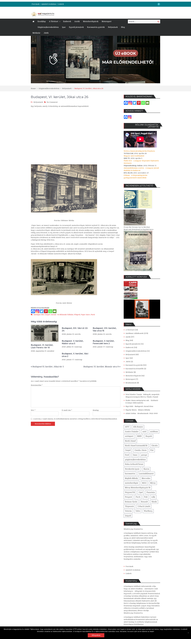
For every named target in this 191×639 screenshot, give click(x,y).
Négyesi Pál (130, 492)
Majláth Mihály (131, 478)
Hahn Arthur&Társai (134, 464)
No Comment (52, 102)
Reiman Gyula (131, 502)
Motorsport (106, 22)
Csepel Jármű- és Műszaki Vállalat (59, 315)
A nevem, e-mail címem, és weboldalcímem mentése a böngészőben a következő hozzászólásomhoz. (75, 419)
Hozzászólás (37, 385)
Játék (46, 33)
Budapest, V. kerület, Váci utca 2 (75, 354)
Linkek (61, 4)
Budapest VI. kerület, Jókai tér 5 (48, 367)
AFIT (127, 427)
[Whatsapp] (50, 311)
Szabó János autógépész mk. (137, 400)
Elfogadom (96, 635)
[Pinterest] (46, 311)
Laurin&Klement (146, 474)
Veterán (128, 511)
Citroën (154, 446)
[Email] (54, 311)
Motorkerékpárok (90, 22)
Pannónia (151, 492)
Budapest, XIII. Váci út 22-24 (75, 329)
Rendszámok (131, 383)
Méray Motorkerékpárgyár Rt (137, 488)
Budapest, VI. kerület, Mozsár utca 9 (101, 367)
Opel (141, 492)
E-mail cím (67, 410)
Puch (93, 315)
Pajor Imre (85, 315)
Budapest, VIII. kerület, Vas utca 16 (105, 329)
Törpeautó (129, 506)
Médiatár (36, 33)
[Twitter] (42, 311)
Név (33, 410)
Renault (144, 502)
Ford (127, 455)
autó (144, 432)
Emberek (67, 22)
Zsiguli (128, 516)
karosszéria (130, 474)
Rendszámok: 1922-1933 (148, 413)
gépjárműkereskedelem (135, 460)
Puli (145, 497)
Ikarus (146, 469)
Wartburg (148, 511)
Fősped (77, 315)
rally (153, 497)
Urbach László (144, 506)
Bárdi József (130, 441)
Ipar (64, 27)
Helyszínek (113, 27)
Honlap (96, 410)
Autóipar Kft (38, 315)
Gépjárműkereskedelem (48, 27)
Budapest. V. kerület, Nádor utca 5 (72, 342)
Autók (77, 22)
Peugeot (128, 497)
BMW (139, 436)
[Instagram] (37, 311)
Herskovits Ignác (132, 469)
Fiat (152, 450)
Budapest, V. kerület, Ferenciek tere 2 (103, 342)
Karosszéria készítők (134, 369)
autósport (129, 436)
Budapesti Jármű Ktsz (144, 406)
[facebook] (158, 4)
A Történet (53, 22)
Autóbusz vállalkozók (134, 333)
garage (144, 455)
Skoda (154, 502)
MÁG (144, 483)
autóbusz (154, 432)
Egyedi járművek (76, 27)
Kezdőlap (42, 22)
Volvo (138, 511)
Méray (153, 483)
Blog (123, 27)
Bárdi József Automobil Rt (136, 446)
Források (35, 4)
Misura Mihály (144, 410)
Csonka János (140, 450)
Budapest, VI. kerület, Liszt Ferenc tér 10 (42, 346)
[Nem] (188, 633)
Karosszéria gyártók (96, 27)
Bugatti (149, 436)
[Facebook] (33, 311)
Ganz (135, 455)
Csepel (128, 450)
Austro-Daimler (132, 432)
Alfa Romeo (138, 427)
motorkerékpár (131, 483)
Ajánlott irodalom (48, 4)
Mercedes (146, 478)
